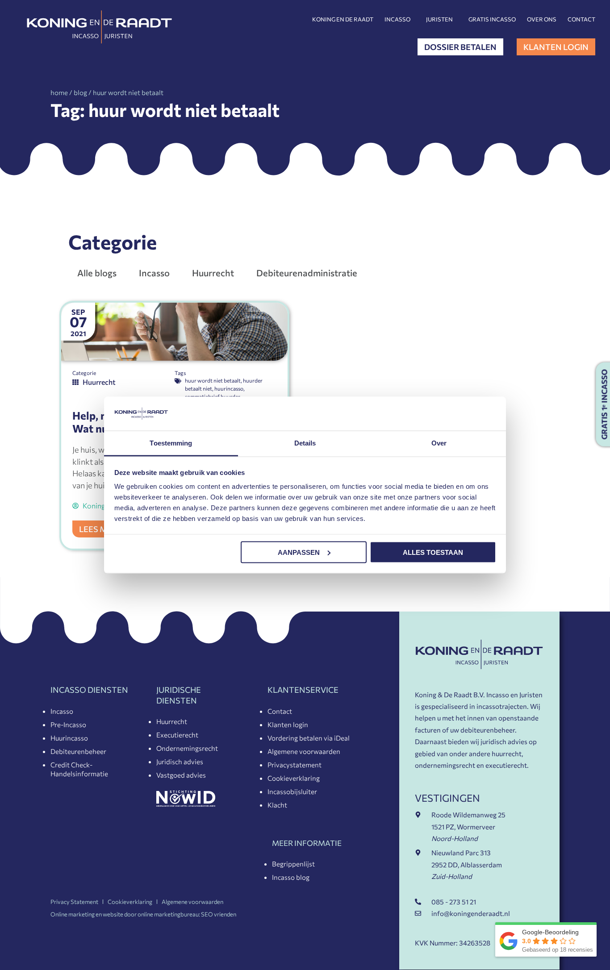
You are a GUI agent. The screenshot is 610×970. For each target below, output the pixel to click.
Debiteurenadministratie (306, 272)
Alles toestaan (433, 552)
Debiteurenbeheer (78, 751)
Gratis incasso (492, 19)
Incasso (397, 19)
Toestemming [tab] (171, 443)
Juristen (439, 19)
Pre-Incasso (68, 724)
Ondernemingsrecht (187, 748)
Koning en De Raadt (342, 19)
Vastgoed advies (181, 775)
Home (59, 92)
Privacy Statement (74, 901)
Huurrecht (213, 272)
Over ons (541, 19)
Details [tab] (305, 443)
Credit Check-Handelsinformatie (79, 769)
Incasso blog (290, 877)
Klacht (277, 805)
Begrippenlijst (293, 864)
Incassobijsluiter (292, 791)
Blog (80, 92)
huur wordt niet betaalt (213, 380)
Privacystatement (294, 765)
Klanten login (287, 724)
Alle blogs (97, 272)
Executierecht (177, 735)
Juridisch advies (179, 762)
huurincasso (228, 388)
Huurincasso (69, 738)
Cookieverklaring (293, 778)
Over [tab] (439, 443)
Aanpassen (299, 552)
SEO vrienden (218, 914)
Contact (581, 19)
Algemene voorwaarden (303, 751)
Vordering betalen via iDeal (308, 738)
